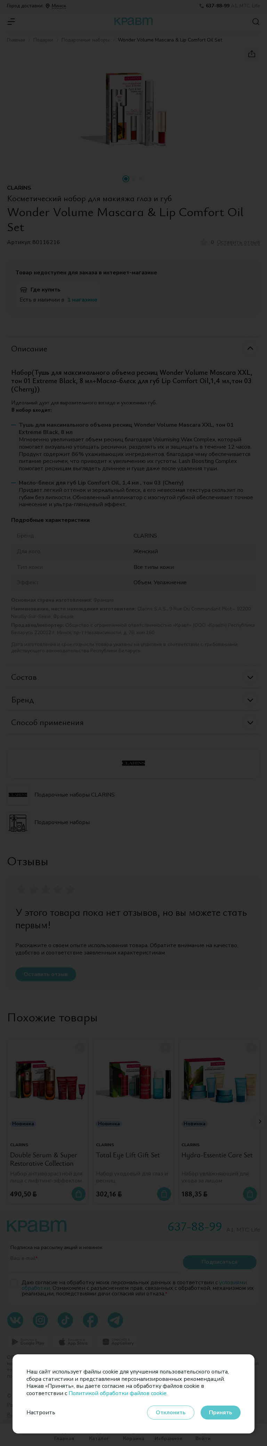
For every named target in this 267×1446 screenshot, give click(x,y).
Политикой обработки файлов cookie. (118, 1393)
